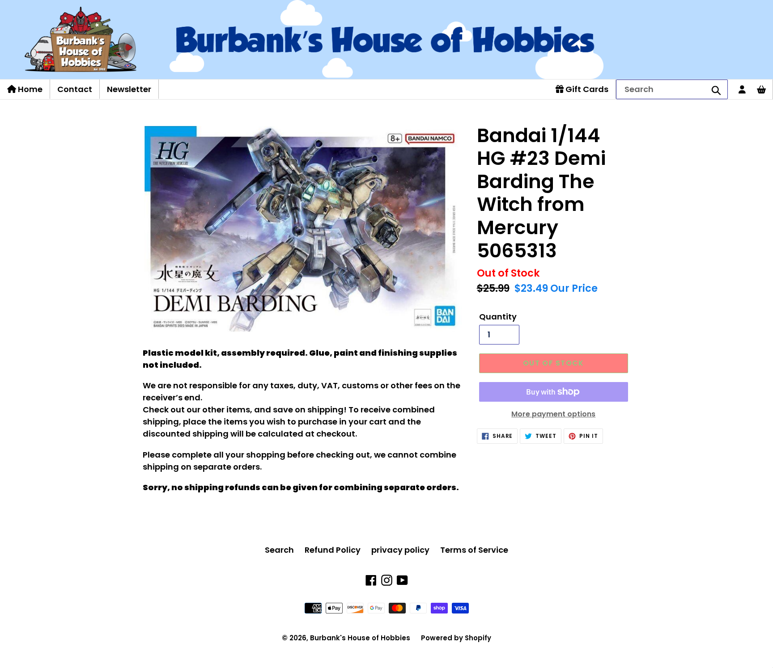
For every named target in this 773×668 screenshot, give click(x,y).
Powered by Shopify (456, 638)
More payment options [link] (553, 414)
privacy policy (400, 549)
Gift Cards (586, 89)
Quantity (498, 316)
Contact (74, 89)
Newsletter (129, 89)
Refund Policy (333, 549)
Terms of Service (474, 549)
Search (279, 549)
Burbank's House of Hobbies (360, 638)
